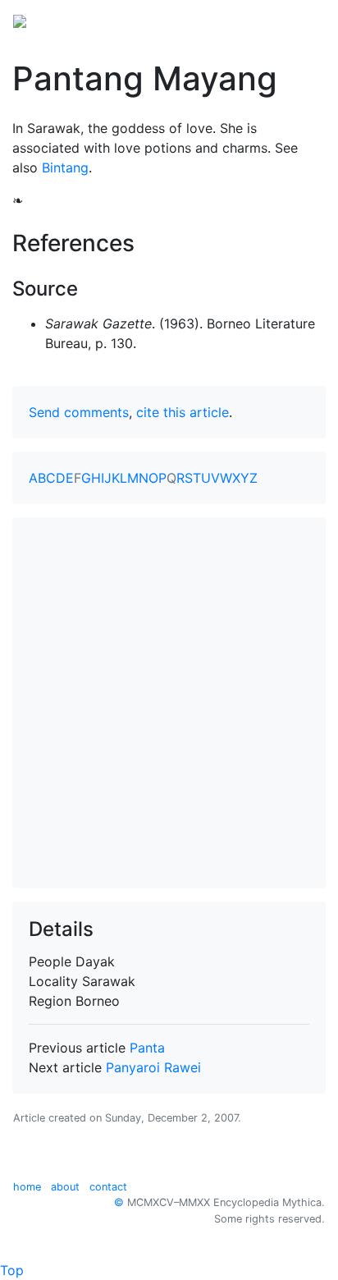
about (65, 1187)
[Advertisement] (169, 703)
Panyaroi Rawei (153, 1067)
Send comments (79, 412)
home (27, 1187)
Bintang (65, 167)
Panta (147, 1047)
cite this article (182, 412)
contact (108, 1187)
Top (12, 1270)
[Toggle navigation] (302, 19)
